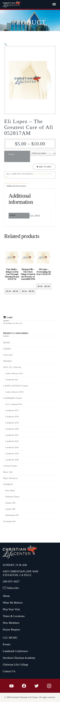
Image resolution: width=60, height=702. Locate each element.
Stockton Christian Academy (19, 657)
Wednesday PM (11, 515)
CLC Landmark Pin (13, 404)
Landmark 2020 (12, 429)
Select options (12, 275)
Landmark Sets (11, 380)
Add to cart (45, 167)
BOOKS (6, 343)
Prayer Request (11, 629)
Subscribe (13, 587)
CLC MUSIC (10, 637)
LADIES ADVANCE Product (15, 386)
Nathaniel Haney (12, 497)
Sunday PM (10, 509)
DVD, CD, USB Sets (12, 367)
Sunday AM (10, 503)
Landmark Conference (15, 651)
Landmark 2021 (12, 435)
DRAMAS (7, 361)
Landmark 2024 (12, 447)
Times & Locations (14, 616)
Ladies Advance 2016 (14, 392)
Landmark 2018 (12, 417)
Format (11, 154)
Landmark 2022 (12, 441)
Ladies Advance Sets (14, 373)
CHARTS (7, 349)
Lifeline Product (10, 466)
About (6, 595)
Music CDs (8, 472)
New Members (11, 622)
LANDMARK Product (12, 398)
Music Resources (10, 478)
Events (6, 644)
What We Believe (13, 602)
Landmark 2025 (12, 454)
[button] (5, 44)
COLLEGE (8, 355)
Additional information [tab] (16, 185)
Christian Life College (15, 664)
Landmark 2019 (12, 423)
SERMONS (39, 174)
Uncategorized (9, 521)
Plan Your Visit (11, 609)
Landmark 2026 (12, 460)
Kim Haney (10, 491)
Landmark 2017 (12, 410)
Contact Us (9, 671)
